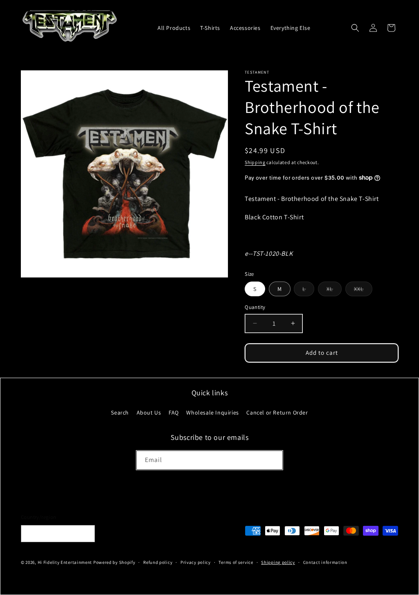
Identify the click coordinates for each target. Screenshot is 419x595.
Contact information (325, 562)
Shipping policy (278, 562)
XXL (363, 290)
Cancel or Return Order (277, 412)
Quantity (255, 307)
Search (120, 412)
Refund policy (157, 562)
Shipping (255, 162)
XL (334, 290)
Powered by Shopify (114, 562)
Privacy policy (195, 562)
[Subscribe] (273, 460)
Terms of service (236, 562)
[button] (355, 28)
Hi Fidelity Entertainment (65, 562)
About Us (149, 412)
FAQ (174, 412)
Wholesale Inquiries (212, 412)
